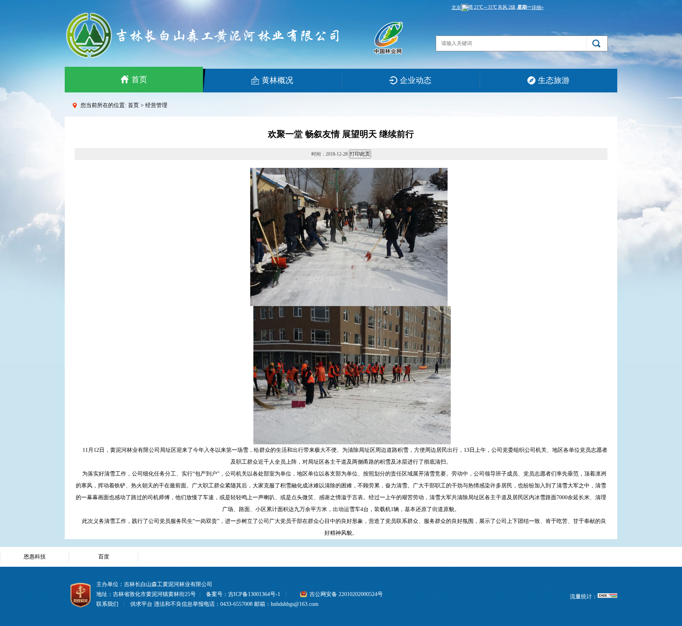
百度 (103, 557)
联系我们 (107, 604)
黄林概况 (277, 80)
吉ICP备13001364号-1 (254, 594)
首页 (139, 79)
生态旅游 (554, 80)
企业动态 (415, 80)
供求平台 (141, 604)
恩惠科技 (35, 557)
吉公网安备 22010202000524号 (346, 594)
